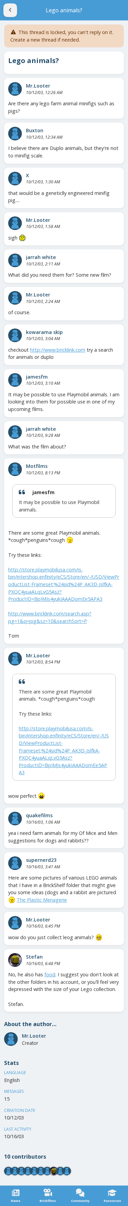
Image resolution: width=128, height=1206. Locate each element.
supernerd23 (41, 860)
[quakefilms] (15, 818)
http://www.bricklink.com (57, 350)
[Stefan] (15, 960)
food (49, 974)
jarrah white (41, 257)
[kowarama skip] (15, 335)
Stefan (34, 956)
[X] (15, 178)
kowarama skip (44, 332)
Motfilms (36, 466)
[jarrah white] (15, 260)
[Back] (10, 10)
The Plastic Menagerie (42, 900)
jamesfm (37, 376)
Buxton (34, 130)
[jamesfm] (15, 380)
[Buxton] (15, 133)
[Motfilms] (15, 469)
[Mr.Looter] (15, 89)
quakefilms (39, 815)
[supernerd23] (15, 863)
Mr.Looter (38, 85)
